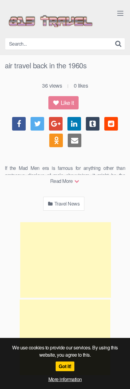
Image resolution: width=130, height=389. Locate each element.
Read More (62, 180)
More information (65, 379)
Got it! (65, 366)
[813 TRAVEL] (50, 21)
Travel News (66, 203)
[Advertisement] (65, 260)
